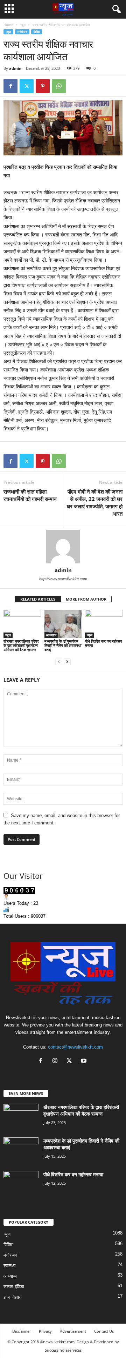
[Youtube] (84, 1061)
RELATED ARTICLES (37, 599)
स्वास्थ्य (9, 1265)
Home (8, 24)
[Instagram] (56, 1061)
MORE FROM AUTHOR (86, 599)
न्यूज (23, 24)
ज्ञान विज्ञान (12, 1297)
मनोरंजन (22, 31)
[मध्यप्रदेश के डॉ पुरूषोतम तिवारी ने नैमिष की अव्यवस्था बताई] (63, 624)
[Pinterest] (43, 86)
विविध (37, 31)
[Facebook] (11, 86)
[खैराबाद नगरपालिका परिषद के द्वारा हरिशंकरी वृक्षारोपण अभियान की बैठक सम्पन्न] (22, 624)
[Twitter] (27, 86)
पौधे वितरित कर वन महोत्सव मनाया (103, 643)
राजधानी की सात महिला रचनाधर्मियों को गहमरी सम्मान (30, 495)
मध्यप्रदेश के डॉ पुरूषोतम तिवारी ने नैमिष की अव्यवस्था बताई (62, 645)
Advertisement (73, 1331)
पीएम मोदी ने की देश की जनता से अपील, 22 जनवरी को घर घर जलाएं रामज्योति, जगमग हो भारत (94, 502)
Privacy (45, 1331)
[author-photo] (63, 546)
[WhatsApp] (59, 86)
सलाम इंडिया (14, 1286)
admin (15, 68)
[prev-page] (58, 661)
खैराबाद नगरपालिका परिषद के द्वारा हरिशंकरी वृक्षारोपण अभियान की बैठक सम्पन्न (21, 645)
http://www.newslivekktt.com (63, 579)
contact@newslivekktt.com (75, 1047)
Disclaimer (21, 1331)
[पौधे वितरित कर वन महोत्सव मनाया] (103, 624)
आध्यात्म (51, 635)
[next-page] (67, 661)
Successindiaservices (63, 1350)
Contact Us (104, 1331)
